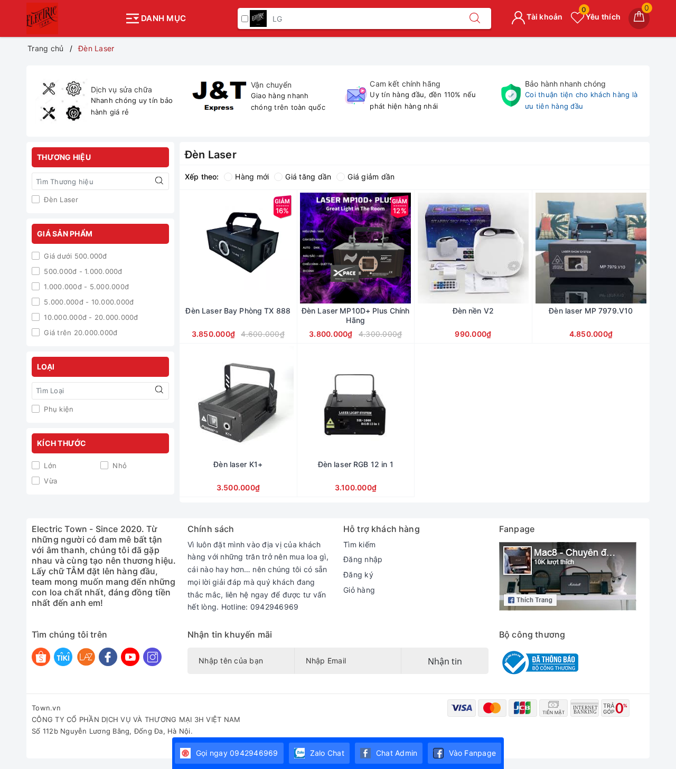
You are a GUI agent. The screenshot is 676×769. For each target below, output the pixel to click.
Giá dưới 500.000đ (74, 256)
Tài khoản (544, 16)
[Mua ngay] (188, 248)
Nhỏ (118, 465)
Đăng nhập (362, 559)
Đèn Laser (60, 199)
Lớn (49, 465)
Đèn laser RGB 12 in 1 (355, 464)
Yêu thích (601, 16)
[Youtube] (130, 657)
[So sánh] (287, 248)
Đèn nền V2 (473, 310)
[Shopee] (41, 657)
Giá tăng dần (308, 176)
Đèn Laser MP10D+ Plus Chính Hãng (356, 315)
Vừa (49, 481)
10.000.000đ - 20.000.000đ (90, 317)
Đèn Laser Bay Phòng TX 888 (237, 310)
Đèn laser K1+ (237, 464)
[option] (106, 101)
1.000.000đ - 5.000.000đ (85, 286)
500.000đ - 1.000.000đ (82, 271)
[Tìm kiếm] (474, 18)
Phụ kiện (57, 409)
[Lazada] (86, 657)
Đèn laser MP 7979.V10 (591, 310)
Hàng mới (252, 176)
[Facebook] (108, 657)
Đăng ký (358, 574)
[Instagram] (152, 657)
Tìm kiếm (359, 544)
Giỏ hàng (359, 589)
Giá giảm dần (371, 176)
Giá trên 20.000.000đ (79, 332)
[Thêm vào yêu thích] (211, 248)
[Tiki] (63, 657)
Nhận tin (445, 661)
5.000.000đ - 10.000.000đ (88, 302)
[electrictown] (72, 18)
